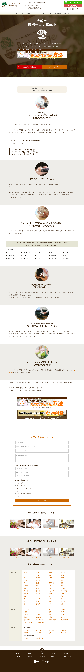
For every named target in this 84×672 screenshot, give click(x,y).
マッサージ (54, 252)
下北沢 (26, 638)
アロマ (38, 252)
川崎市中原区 (40, 622)
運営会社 (66, 653)
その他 (67, 258)
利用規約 (30, 656)
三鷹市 (50, 617)
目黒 (50, 596)
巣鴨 (62, 599)
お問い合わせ (58, 13)
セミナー (53, 255)
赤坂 (50, 588)
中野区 (50, 614)
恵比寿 (38, 580)
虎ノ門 (26, 575)
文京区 (26, 612)
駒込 (25, 601)
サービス (16, 13)
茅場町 (63, 575)
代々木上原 (39, 638)
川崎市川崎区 (28, 622)
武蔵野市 (39, 617)
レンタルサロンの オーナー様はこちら (54, 67)
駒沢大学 (39, 633)
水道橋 (50, 593)
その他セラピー (69, 252)
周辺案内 (29, 13)
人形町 (63, 577)
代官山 (50, 580)
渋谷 (25, 580)
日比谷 (63, 572)
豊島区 (26, 617)
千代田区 (26, 609)
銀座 (25, 572)
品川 (37, 596)
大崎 (62, 596)
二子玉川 (63, 633)
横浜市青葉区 (65, 620)
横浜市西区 (64, 617)
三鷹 (62, 604)
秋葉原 (38, 593)
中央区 (38, 609)
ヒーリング (11, 252)
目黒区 (50, 612)
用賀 (50, 633)
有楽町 (50, 572)
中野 (37, 601)
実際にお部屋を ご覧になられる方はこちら (29, 67)
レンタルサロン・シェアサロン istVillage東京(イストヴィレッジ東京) (14, 4)
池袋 (37, 583)
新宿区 (63, 609)
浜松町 (63, 593)
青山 (37, 585)
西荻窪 (38, 604)
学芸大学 (51, 630)
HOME (18, 653)
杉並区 (63, 614)
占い (37, 255)
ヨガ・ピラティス (27, 258)
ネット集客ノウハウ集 (66, 656)
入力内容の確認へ (42, 500)
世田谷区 (26, 614)
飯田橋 (38, 591)
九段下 (26, 593)
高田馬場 (51, 583)
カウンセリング (26, 252)
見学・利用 (42, 13)
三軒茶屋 (26, 633)
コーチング (11, 255)
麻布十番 (26, 588)
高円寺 (50, 601)
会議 (66, 255)
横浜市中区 (27, 620)
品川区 (38, 612)
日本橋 (50, 577)
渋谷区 (38, 614)
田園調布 (63, 630)
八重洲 (50, 575)
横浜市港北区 (40, 620)
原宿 (62, 583)
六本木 (50, 585)
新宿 (62, 580)
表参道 (26, 585)
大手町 (38, 577)
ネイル (24, 255)
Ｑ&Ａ (35, 13)
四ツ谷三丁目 (65, 591)
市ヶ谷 (26, 591)
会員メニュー (67, 13)
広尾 (37, 588)
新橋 (37, 572)
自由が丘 (39, 630)
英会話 (38, 258)
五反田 (38, 599)
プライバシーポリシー (18, 656)
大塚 (50, 599)
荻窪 (25, 604)
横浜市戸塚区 (52, 620)
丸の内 (26, 577)
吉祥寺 (50, 604)
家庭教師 (53, 258)
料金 (22, 13)
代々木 (26, 583)
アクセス (50, 13)
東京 (37, 575)
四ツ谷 (63, 588)
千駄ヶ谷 (51, 591)
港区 (50, 609)
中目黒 (26, 630)
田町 (25, 596)
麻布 (62, 585)
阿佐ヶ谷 (63, 601)
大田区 (63, 612)
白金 (25, 599)
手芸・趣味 (11, 258)
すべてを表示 (12, 249)
